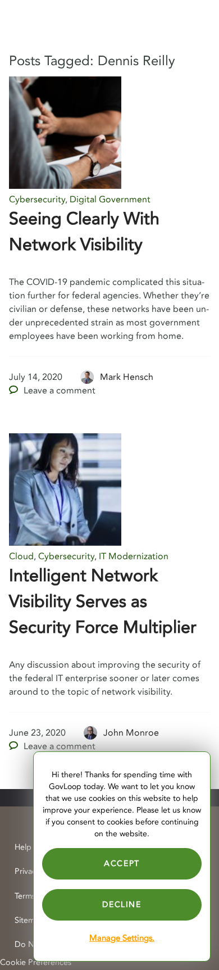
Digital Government (110, 199)
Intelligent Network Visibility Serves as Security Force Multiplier (103, 601)
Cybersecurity (37, 199)
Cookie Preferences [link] (35, 962)
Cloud (21, 556)
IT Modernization (133, 556)
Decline (121, 904)
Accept (122, 863)
